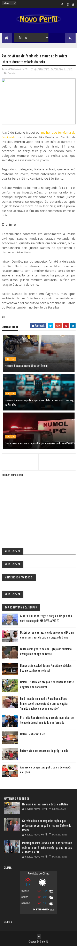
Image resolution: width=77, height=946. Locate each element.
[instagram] (68, 4)
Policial (12, 73)
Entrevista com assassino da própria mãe (44, 750)
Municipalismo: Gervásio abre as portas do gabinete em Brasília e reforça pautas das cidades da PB (47, 847)
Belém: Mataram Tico (32, 734)
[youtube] (73, 4)
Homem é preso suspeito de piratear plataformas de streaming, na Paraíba (39, 402)
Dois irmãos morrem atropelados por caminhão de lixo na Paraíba (40, 443)
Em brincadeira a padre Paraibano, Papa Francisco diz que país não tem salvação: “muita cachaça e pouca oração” (44, 703)
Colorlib (44, 941)
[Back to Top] (39, 936)
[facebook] (62, 4)
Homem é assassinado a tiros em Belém (26, 365)
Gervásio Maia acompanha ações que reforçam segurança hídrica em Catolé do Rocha (46, 825)
